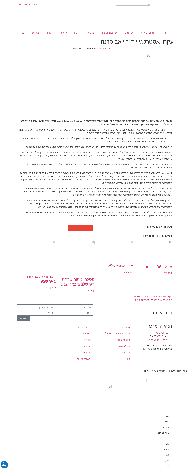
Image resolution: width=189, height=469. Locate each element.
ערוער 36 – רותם (158, 266)
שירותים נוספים (109, 32)
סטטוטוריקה (124, 327)
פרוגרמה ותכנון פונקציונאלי (117, 333)
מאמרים (103, 48)
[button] (90, 228)
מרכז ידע (90, 32)
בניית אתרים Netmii (135, 380)
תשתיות (86, 333)
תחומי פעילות (147, 32)
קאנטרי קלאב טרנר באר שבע (40, 279)
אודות (164, 32)
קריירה (63, 32)
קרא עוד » (167, 273)
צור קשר (35, 32)
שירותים (129, 32)
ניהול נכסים (124, 346)
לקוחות (49, 32)
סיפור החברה (83, 327)
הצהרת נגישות (83, 359)
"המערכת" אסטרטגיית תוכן (160, 380)
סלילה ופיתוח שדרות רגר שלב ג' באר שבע (77, 281)
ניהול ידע (126, 352)
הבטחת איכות (123, 339)
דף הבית (112, 48)
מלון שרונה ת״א (120, 266)
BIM (75, 32)
